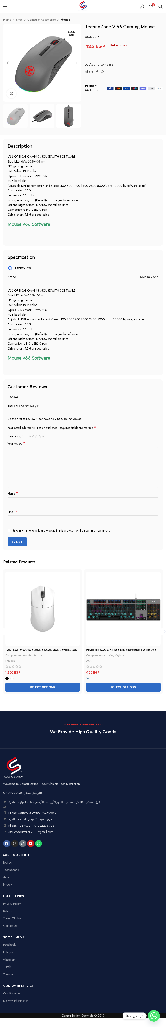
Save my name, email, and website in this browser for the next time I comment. (61, 530)
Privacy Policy (12, 904)
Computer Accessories (41, 19)
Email (12, 512)
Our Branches (12, 993)
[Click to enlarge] (11, 94)
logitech (8, 862)
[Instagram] (14, 843)
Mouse (65, 19)
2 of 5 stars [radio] (33, 436)
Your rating (16, 436)
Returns (7, 911)
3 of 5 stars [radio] (36, 436)
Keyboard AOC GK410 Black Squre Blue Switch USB (121, 650)
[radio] (7, 678)
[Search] (160, 6)
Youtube (8, 974)
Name (13, 493)
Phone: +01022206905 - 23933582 (32, 813)
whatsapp (9, 959)
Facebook (9, 944)
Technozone (11, 870)
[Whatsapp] (38, 843)
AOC (89, 661)
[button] (7, 63)
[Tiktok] (22, 843)
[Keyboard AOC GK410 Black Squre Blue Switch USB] (123, 609)
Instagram (9, 952)
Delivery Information (16, 1001)
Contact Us (10, 926)
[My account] (142, 6)
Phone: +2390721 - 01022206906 (31, 825)
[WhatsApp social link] (102, 72)
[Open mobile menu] (5, 6)
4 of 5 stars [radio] (39, 436)
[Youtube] (30, 843)
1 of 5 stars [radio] (30, 436)
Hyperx (7, 884)
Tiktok (7, 967)
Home (7, 19)
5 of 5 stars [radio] (43, 436)
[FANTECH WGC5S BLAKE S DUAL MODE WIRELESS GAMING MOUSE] (42, 609)
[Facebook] (6, 843)
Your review (16, 443)
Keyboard (120, 655)
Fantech (10, 661)
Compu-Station (71, 1015)
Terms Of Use (12, 918)
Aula (6, 877)
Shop (19, 19)
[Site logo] (83, 6)
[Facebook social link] (97, 72)
